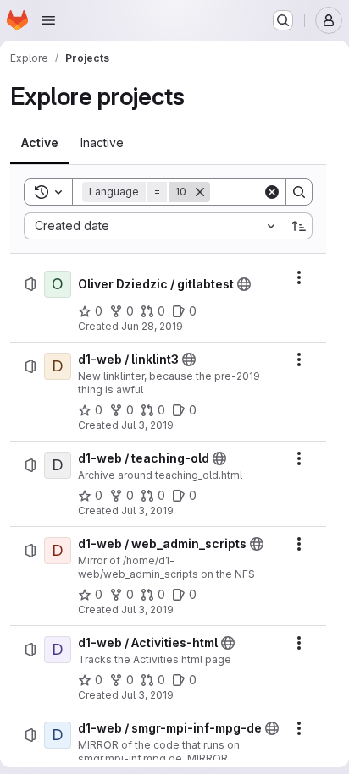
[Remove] (200, 192)
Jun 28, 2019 (152, 326)
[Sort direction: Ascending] (299, 225)
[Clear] (272, 192)
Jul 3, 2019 (147, 425)
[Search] (299, 192)
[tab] (39, 143)
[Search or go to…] (283, 20)
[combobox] (154, 225)
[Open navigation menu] (48, 20)
